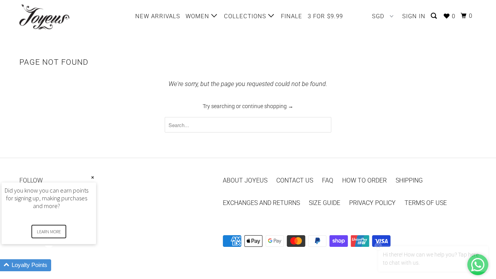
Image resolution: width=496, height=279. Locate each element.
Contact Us (294, 180)
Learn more (49, 231)
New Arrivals (157, 16)
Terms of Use (426, 203)
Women (198, 16)
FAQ (327, 180)
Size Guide (324, 203)
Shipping (409, 180)
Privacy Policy (372, 203)
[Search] (434, 16)
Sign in (413, 16)
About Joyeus (245, 180)
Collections (246, 16)
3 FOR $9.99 (325, 16)
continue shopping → (267, 106)
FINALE (291, 16)
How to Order (364, 180)
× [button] (92, 177)
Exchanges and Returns (261, 203)
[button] (58, 265)
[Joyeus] (59, 17)
